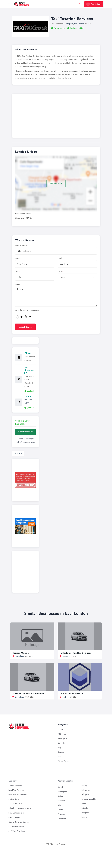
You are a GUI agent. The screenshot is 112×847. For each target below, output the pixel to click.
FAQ (59, 756)
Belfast (60, 787)
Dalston (65, 656)
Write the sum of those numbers (27, 310)
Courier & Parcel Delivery (18, 821)
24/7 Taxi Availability (16, 831)
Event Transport (14, 817)
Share (19, 453)
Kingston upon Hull (89, 799)
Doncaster (62, 818)
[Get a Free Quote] (25, 480)
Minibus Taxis (13, 799)
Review (17, 284)
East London (79, 23)
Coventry (61, 814)
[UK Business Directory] (25, 526)
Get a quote (62, 738)
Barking (66, 697)
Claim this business (25, 431)
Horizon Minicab (20, 652)
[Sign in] (80, 4)
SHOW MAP (56, 183)
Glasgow (85, 794)
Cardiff (60, 809)
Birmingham (62, 791)
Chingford (69, 23)
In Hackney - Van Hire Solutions (75, 652)
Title (16, 271)
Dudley (84, 785)
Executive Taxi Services (17, 794)
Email (60, 258)
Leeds (84, 803)
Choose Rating (21, 245)
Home (60, 729)
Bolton (60, 796)
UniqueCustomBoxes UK (72, 693)
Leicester (85, 808)
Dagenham (19, 656)
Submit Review (25, 326)
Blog (59, 747)
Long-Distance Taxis (16, 812)
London (85, 817)
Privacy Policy (63, 761)
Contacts (61, 743)
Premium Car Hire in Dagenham (28, 693)
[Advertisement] (56, 116)
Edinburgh (86, 790)
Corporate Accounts (16, 826)
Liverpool (85, 812)
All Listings (62, 733)
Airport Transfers (15, 785)
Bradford (61, 800)
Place (60, 271)
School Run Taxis (15, 803)
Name (17, 258)
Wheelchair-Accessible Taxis (19, 808)
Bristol (60, 805)
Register (61, 752)
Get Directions (29, 368)
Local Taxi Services (15, 790)
